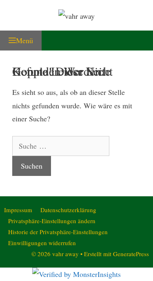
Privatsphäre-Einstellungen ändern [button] (51, 221)
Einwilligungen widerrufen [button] (42, 243)
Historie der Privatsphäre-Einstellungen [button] (58, 232)
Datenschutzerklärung (68, 210)
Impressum (18, 210)
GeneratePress (131, 254)
